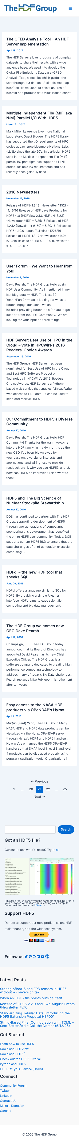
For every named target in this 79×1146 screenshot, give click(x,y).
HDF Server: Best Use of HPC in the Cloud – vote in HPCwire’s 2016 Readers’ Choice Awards (39, 345)
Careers (5, 1111)
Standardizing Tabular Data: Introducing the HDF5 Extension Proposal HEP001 (35, 1015)
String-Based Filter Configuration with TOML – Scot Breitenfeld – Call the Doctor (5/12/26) (37, 1024)
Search (66, 829)
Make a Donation (12, 1106)
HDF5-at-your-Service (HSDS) (21, 1069)
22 (48, 789)
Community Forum (13, 1086)
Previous (39, 781)
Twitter (5, 1091)
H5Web (38, 905)
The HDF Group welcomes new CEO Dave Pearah (35, 628)
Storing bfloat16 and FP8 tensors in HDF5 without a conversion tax (33, 990)
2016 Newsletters (22, 192)
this (55, 850)
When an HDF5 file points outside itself (31, 998)
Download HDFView (14, 1049)
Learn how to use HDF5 (17, 1044)
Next (39, 797)
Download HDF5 (12, 1054)
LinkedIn (6, 1096)
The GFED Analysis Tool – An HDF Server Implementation (37, 41)
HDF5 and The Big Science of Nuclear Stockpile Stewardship (35, 500)
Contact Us (8, 1101)
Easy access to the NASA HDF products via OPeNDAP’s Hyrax (35, 707)
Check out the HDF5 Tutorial (20, 1059)
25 (65, 789)
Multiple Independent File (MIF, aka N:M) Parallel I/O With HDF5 (39, 115)
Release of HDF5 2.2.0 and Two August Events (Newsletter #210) (37, 1005)
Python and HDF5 (13, 1064)
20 (31, 789)
